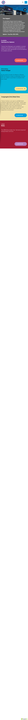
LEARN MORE (19, 60)
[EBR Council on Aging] (3, 2)
